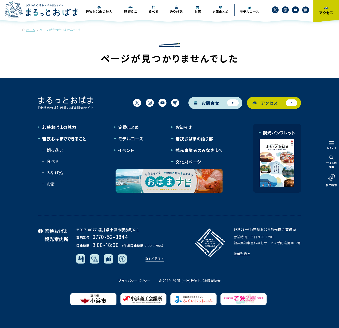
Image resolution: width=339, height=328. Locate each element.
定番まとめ (128, 127)
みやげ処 (55, 172)
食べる (53, 161)
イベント (126, 150)
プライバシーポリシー (134, 280)
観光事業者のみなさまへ (199, 150)
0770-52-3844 (110, 236)
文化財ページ (188, 162)
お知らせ (183, 127)
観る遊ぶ (54, 150)
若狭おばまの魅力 (59, 127)
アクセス (269, 103)
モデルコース (130, 139)
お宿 (51, 184)
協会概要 (240, 253)
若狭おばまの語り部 (194, 139)
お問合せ (210, 103)
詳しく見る (153, 258)
